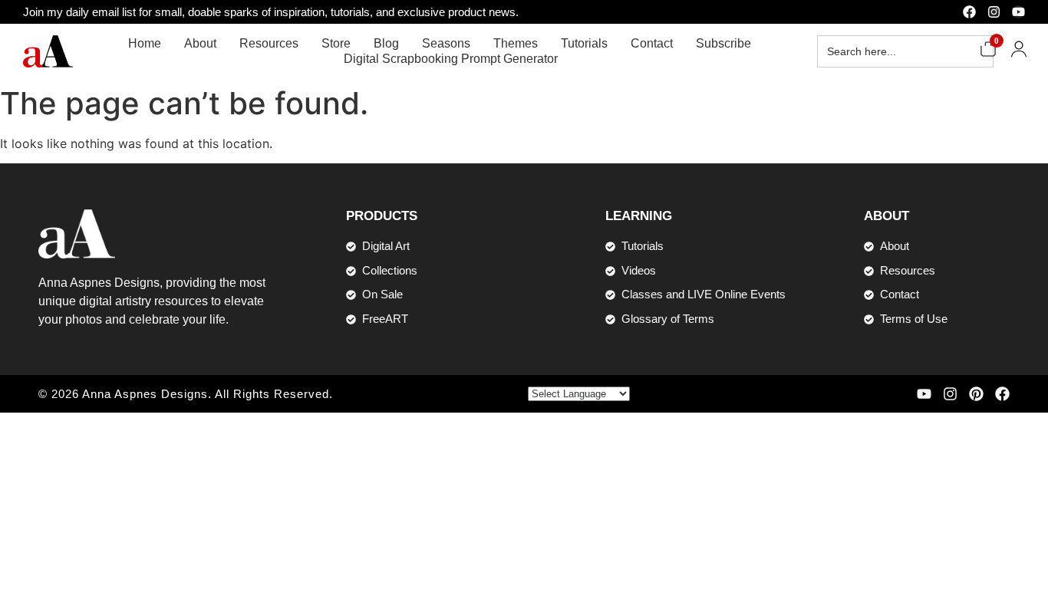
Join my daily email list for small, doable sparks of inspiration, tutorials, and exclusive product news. (271, 11)
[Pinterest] (976, 394)
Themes (515, 43)
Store (336, 43)
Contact (652, 43)
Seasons (446, 43)
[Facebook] (969, 11)
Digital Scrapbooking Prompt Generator (451, 58)
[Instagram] (993, 11)
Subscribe (723, 43)
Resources (268, 43)
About (200, 43)
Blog (386, 43)
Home (144, 43)
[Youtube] (1018, 11)
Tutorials (584, 43)
